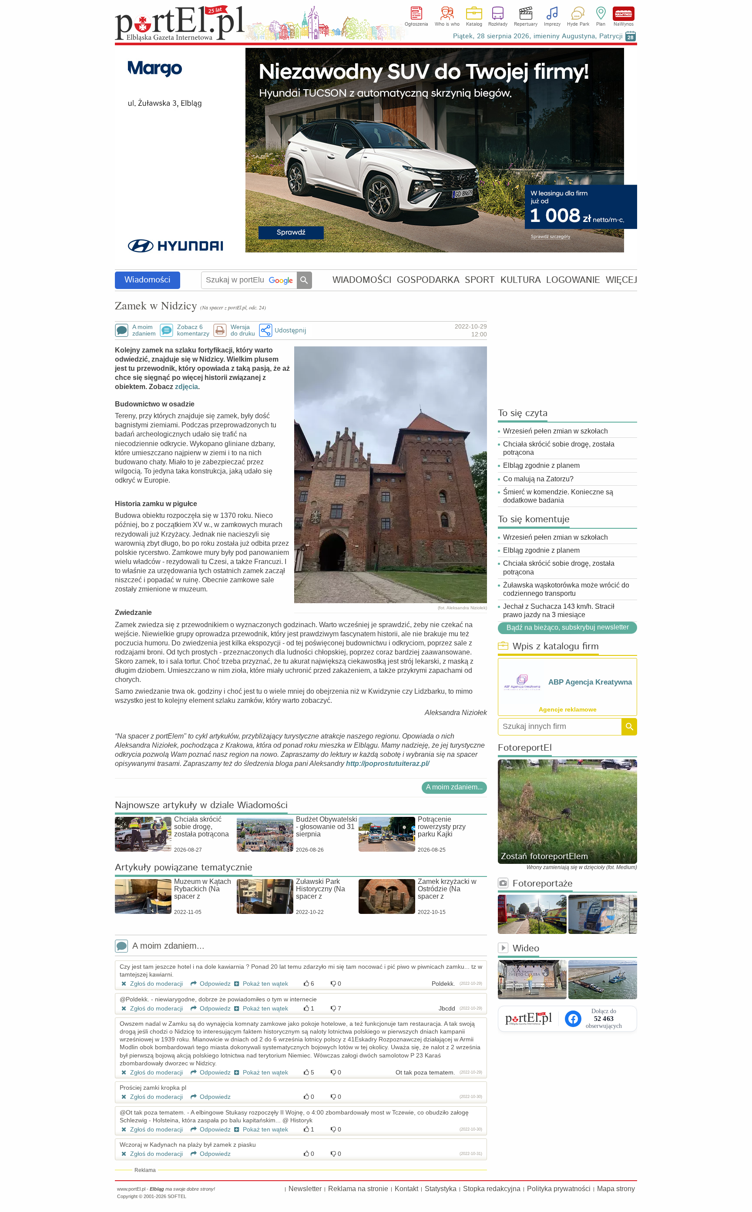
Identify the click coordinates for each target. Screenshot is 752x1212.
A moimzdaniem (144, 330)
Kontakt (406, 1188)
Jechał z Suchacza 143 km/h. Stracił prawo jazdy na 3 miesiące (558, 610)
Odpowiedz (214, 983)
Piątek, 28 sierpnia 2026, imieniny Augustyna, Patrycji (538, 36)
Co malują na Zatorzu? (538, 479)
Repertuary (525, 24)
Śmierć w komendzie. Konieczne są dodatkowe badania (558, 496)
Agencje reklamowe (568, 709)
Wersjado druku (243, 330)
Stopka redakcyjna (491, 1188)
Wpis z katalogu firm (556, 647)
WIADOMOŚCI (361, 280)
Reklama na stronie (358, 1188)
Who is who (447, 24)
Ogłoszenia (416, 24)
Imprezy (552, 24)
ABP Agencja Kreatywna (590, 682)
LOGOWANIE (573, 280)
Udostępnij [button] (290, 330)
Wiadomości (147, 280)
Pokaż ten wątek (264, 983)
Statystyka (441, 1188)
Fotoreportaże (543, 884)
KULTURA (520, 280)
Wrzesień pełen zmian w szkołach (555, 431)
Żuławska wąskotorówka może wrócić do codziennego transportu (566, 589)
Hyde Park (578, 24)
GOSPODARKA (428, 280)
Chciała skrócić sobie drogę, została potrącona (558, 448)
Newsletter (305, 1188)
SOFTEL (177, 1196)
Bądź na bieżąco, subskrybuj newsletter (567, 627)
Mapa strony (616, 1188)
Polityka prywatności (559, 1188)
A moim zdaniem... (454, 787)
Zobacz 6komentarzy (193, 330)
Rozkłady (497, 24)
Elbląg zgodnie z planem (541, 465)
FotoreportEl (525, 748)
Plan (600, 24)
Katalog (474, 24)
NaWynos (623, 14)
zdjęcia (186, 386)
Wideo (526, 949)
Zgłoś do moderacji (155, 983)
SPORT (480, 280)
